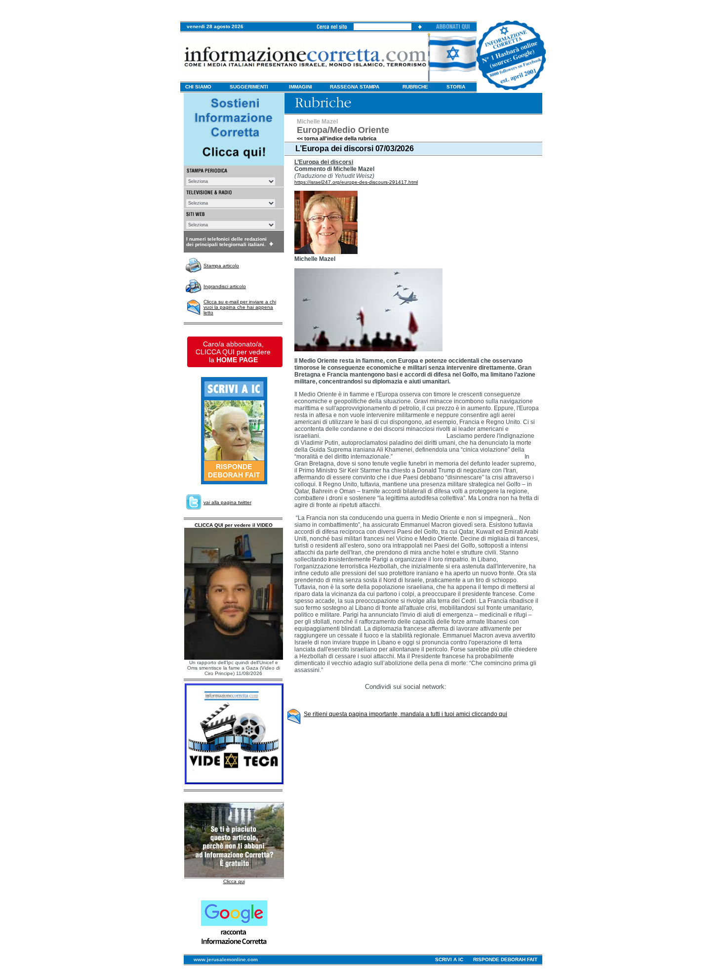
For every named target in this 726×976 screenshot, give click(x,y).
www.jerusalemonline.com (226, 959)
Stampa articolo (221, 265)
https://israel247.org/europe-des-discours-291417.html (356, 182)
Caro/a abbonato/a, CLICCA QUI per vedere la (233, 352)
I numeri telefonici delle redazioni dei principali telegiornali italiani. (226, 241)
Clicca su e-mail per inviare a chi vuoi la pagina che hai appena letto (239, 307)
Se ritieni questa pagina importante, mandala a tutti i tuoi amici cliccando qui (405, 714)
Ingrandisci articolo (224, 286)
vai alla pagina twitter (227, 502)
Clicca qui (234, 881)
